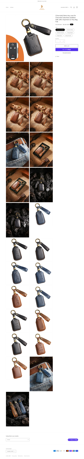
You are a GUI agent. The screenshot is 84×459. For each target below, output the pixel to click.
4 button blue (70, 29)
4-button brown (60, 32)
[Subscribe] (28, 439)
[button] (71, 7)
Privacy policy (14, 455)
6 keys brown (68, 35)
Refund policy (20, 455)
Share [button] (58, 56)
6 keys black (70, 32)
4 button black (60, 29)
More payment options (67, 52)
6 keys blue (59, 35)
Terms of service (27, 455)
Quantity (57, 38)
